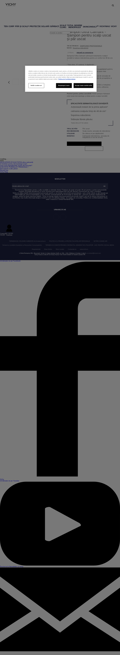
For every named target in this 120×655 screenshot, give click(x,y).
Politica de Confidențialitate (66, 79)
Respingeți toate (63, 85)
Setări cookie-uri (36, 85)
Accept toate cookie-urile (83, 85)
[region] (61, 79)
